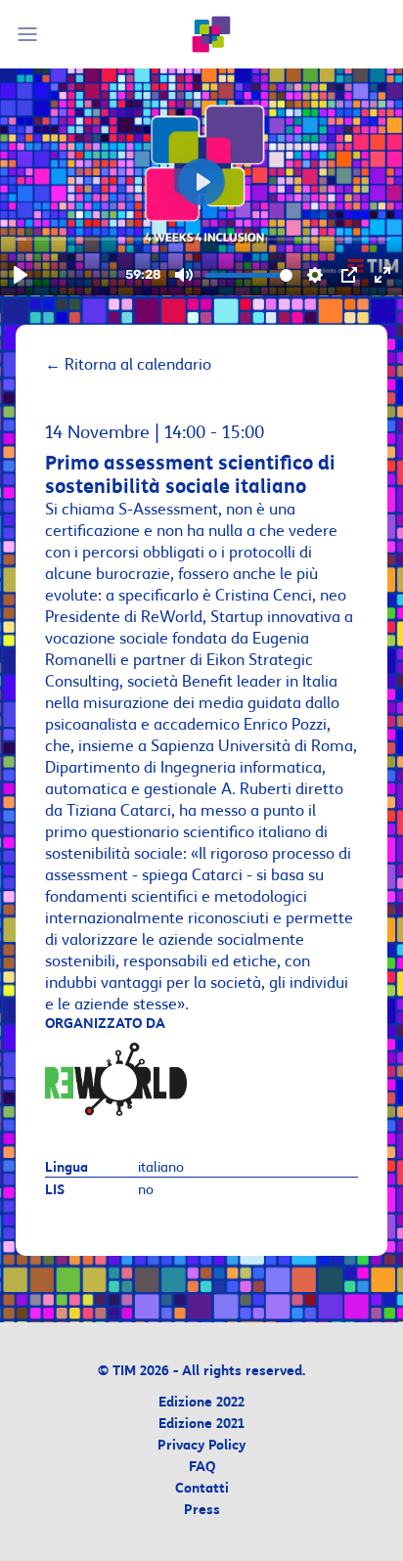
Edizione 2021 (201, 1424)
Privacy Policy (201, 1446)
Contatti (202, 1489)
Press (202, 1510)
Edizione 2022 (201, 1403)
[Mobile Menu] (30, 34)
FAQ (202, 1467)
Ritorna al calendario (128, 365)
